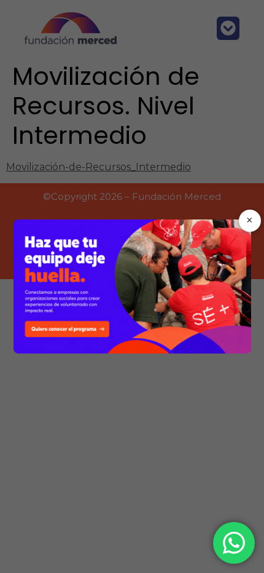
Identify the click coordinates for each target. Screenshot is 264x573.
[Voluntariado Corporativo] (132, 286)
